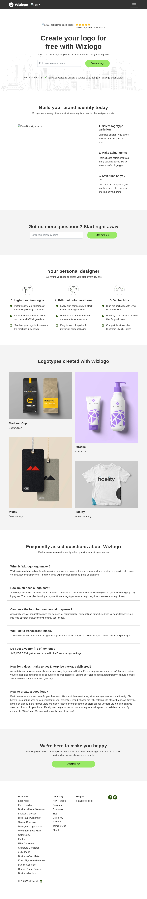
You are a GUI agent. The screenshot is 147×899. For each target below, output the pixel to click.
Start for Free (102, 235)
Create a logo (97, 63)
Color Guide (24, 835)
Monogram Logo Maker (30, 826)
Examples (58, 809)
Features (57, 805)
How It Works (59, 801)
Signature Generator (28, 848)
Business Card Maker (29, 856)
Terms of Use (59, 826)
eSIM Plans (24, 852)
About (56, 830)
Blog (55, 813)
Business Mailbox (27, 873)
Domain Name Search (29, 869)
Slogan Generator (27, 822)
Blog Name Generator (29, 818)
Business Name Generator (31, 809)
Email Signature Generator (31, 860)
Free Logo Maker (27, 805)
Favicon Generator (27, 813)
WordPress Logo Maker (30, 830)
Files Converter (26, 843)
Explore (22, 839)
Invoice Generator (27, 865)
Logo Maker (24, 801)
